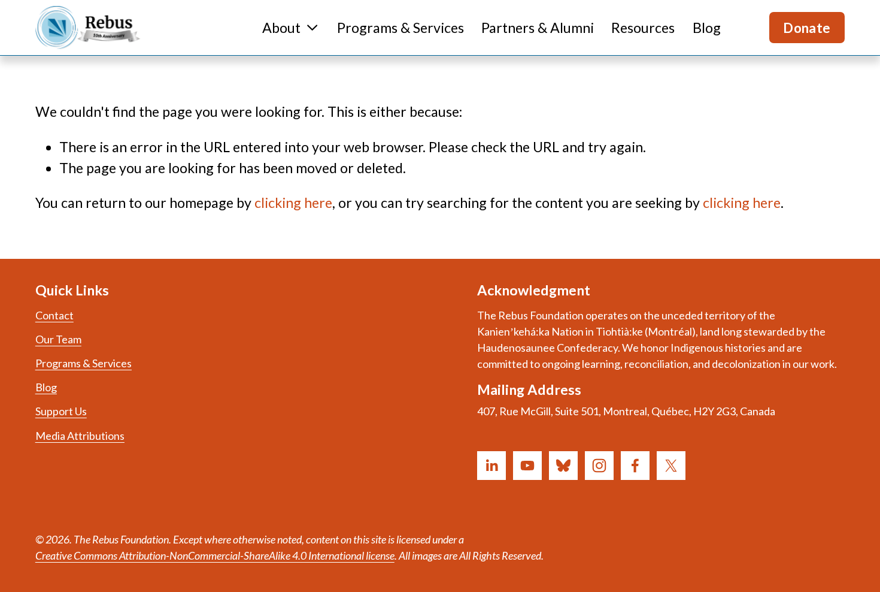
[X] (671, 465)
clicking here (293, 202)
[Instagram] (599, 465)
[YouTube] (527, 465)
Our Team (58, 339)
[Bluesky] (563, 465)
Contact (54, 315)
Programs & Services (400, 27)
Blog (707, 27)
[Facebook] (635, 465)
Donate (807, 28)
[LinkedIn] (491, 465)
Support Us (61, 411)
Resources (643, 27)
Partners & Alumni (537, 27)
